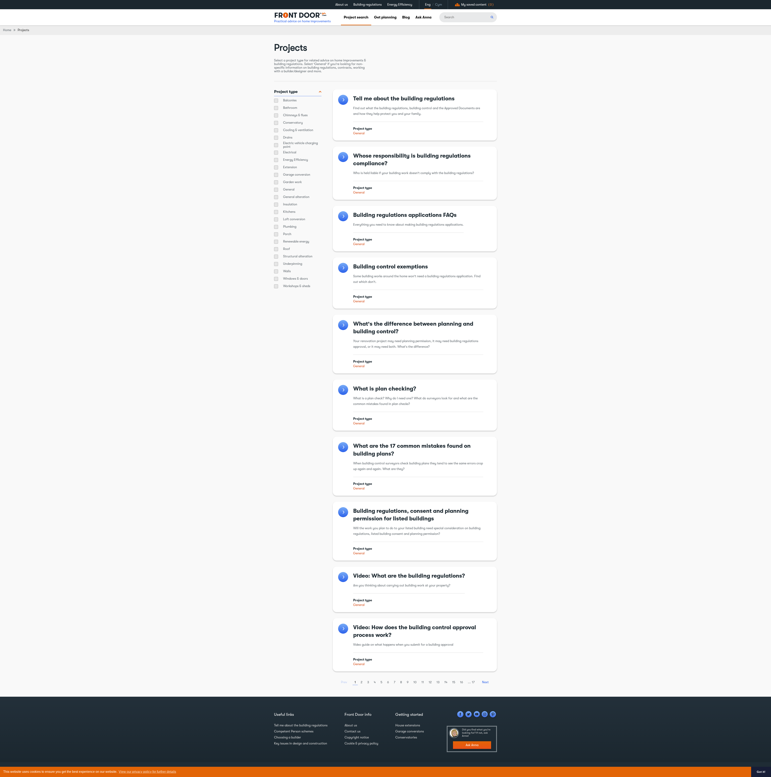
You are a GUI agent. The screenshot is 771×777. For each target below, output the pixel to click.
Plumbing (289, 226)
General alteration (296, 197)
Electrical (289, 152)
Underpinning (292, 264)
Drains (287, 137)
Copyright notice (357, 737)
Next (485, 682)
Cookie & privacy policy (361, 743)
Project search (356, 17)
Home (7, 30)
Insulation (290, 204)
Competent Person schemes (293, 731)
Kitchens (289, 212)
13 (438, 682)
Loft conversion (294, 219)
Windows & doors (295, 278)
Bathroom (290, 108)
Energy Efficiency (399, 4)
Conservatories (406, 737)
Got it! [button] (761, 771)
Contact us (352, 731)
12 (430, 682)
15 (453, 682)
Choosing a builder (287, 737)
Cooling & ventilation (298, 130)
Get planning (385, 17)
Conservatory (293, 122)
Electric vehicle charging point (300, 145)
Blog (406, 17)
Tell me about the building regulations (300, 725)
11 (422, 682)
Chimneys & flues (295, 115)
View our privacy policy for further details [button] (147, 771)
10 (415, 682)
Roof (286, 249)
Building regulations (367, 4)
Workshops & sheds (296, 286)
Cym (438, 4)
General (289, 189)
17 (473, 682)
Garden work (292, 182)
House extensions (407, 725)
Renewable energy (296, 241)
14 (445, 682)
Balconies (290, 100)
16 (461, 682)
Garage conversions (409, 731)
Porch (287, 234)
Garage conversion (296, 174)
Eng (427, 4)
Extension (290, 167)
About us (341, 4)
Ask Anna (423, 17)
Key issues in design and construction (300, 743)
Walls (287, 271)
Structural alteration (297, 256)
